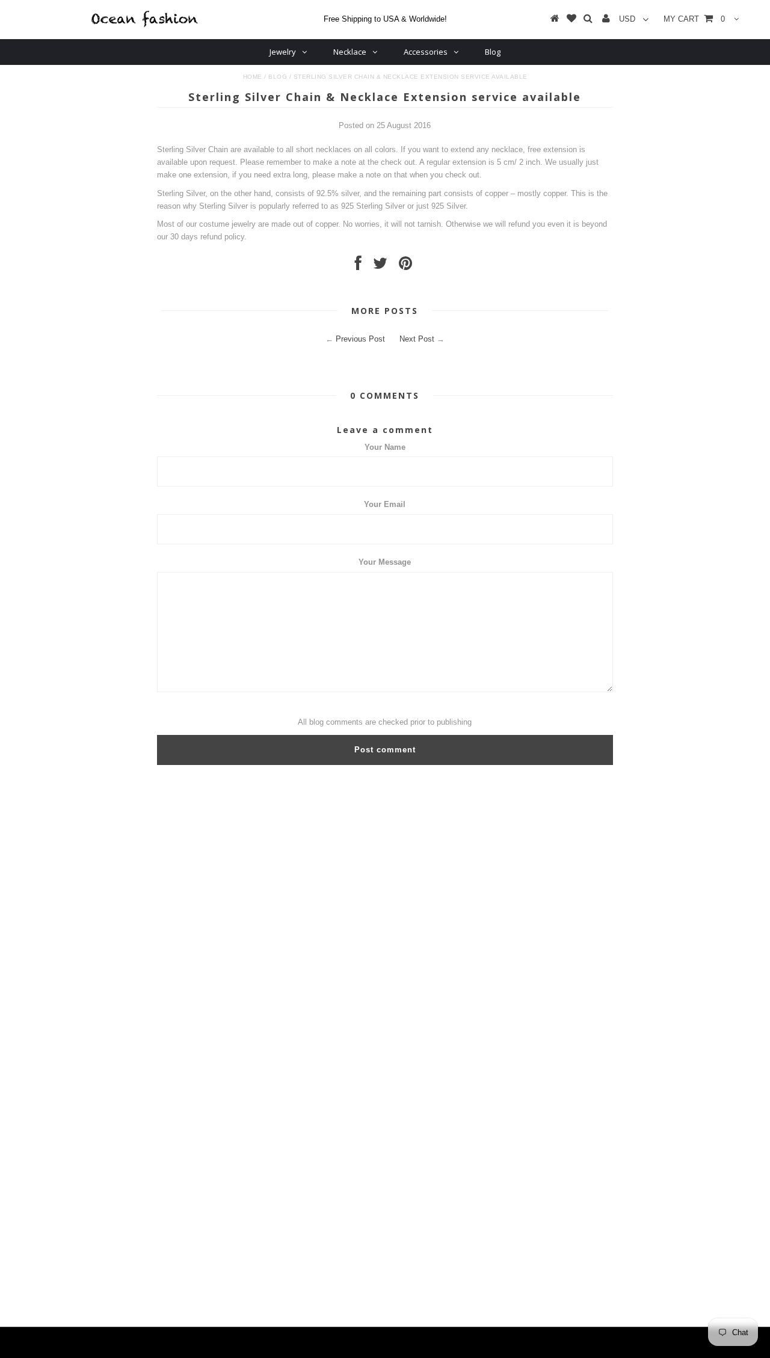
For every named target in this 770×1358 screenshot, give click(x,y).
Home (252, 76)
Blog (492, 51)
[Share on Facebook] (358, 266)
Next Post (416, 338)
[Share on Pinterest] (405, 266)
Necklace (349, 51)
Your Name (385, 447)
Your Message (385, 562)
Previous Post (360, 338)
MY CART (694, 18)
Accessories (426, 51)
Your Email (384, 504)
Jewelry (283, 51)
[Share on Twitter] (380, 266)
